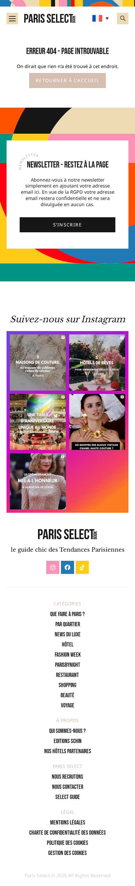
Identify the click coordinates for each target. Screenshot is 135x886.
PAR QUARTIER (67, 624)
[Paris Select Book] (67, 534)
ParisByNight (67, 665)
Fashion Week (68, 654)
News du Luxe (68, 634)
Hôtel (67, 644)
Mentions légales (67, 822)
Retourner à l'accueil (67, 80)
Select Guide (67, 797)
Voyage (67, 705)
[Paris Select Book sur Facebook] (67, 567)
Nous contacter (67, 787)
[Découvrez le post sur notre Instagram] (38, 362)
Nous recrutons (67, 776)
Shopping (67, 685)
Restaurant (67, 675)
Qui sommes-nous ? (67, 731)
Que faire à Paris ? (67, 614)
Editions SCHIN (68, 741)
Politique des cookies (67, 843)
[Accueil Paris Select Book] (49, 18)
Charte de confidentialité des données (67, 832)
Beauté (67, 695)
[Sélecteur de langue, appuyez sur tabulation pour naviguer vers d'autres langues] (101, 18)
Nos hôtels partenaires (67, 751)
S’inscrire (67, 225)
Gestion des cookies (67, 853)
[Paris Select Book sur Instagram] (52, 567)
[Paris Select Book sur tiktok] (82, 567)
